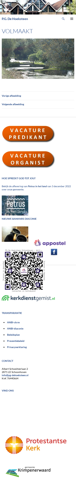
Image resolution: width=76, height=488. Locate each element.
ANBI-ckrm (13, 322)
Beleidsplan (13, 334)
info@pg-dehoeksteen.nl (15, 375)
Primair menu (72, 18)
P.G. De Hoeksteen (15, 19)
